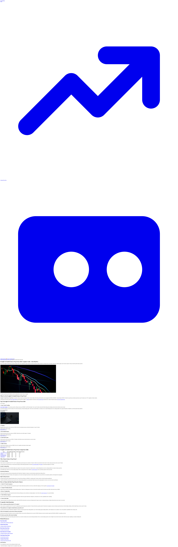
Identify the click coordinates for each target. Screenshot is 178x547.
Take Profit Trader (3, 455)
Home (1, 1)
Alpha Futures (3, 456)
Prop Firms (9, 359)
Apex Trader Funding (14, 399)
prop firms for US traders (50, 485)
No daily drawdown (34, 469)
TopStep (28, 399)
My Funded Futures (40, 399)
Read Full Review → (3, 429)
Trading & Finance (5, 359)
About (14, 358)
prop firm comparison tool (61, 399)
